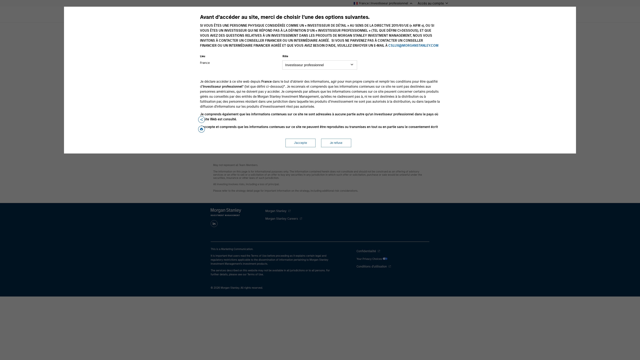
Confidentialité (366, 251)
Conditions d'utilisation (371, 266)
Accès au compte (431, 3)
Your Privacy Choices (369, 258)
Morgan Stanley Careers (281, 218)
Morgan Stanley (275, 211)
